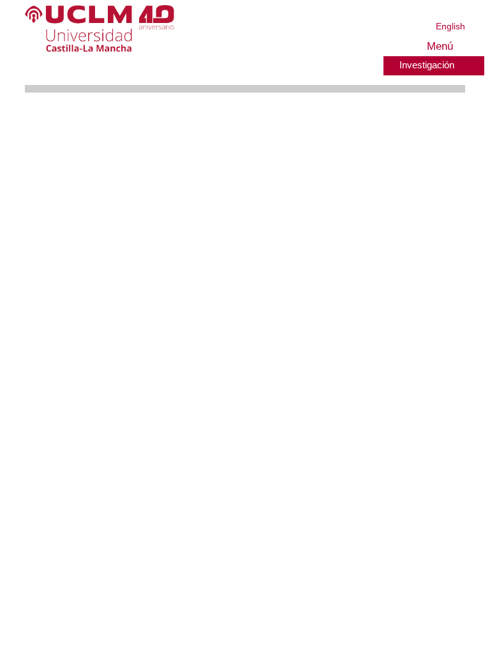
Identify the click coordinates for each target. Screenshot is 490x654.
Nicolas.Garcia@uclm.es (181, 617)
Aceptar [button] (288, 623)
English (450, 26)
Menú (438, 46)
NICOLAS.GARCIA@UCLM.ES (187, 441)
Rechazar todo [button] (351, 623)
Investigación (424, 64)
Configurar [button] (421, 623)
